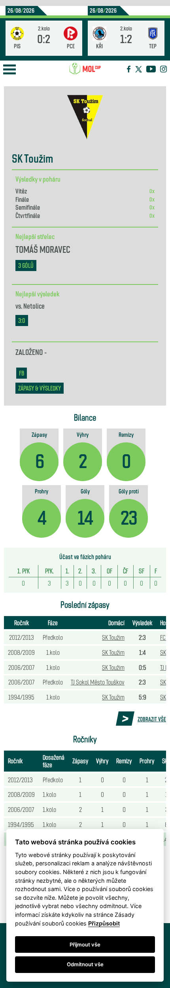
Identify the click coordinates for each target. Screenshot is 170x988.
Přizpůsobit (104, 923)
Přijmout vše (85, 944)
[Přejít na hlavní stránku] (85, 69)
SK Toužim (113, 637)
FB (21, 373)
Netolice (34, 305)
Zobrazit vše (152, 719)
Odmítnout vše (85, 964)
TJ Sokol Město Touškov (98, 682)
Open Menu (9, 69)
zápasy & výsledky (39, 388)
